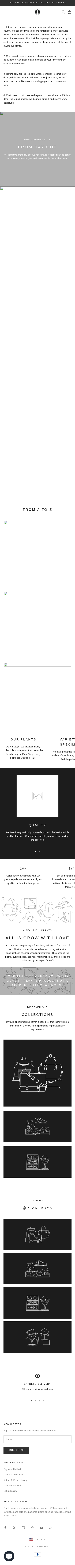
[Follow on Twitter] (14, 1527)
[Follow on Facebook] (5, 1527)
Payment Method (12, 1469)
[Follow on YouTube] (41, 1527)
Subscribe (16, 1450)
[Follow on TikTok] (50, 1527)
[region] (37, 1384)
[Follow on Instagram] (23, 1527)
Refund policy (10, 1491)
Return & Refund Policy (15, 1480)
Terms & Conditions (13, 1474)
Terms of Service (12, 1485)
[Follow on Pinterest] (32, 1527)
